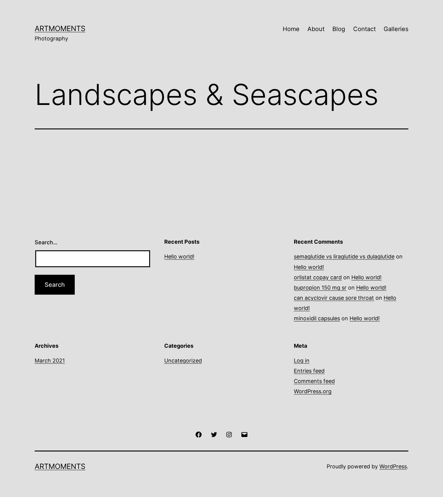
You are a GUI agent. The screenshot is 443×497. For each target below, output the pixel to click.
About (316, 29)
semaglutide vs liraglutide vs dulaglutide (344, 256)
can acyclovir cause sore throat (334, 298)
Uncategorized (183, 360)
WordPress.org (312, 391)
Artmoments (60, 28)
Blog (338, 29)
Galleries (396, 29)
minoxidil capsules (317, 318)
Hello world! (179, 256)
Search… (46, 242)
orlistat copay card (318, 277)
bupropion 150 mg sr (320, 287)
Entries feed (309, 371)
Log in (301, 360)
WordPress (393, 466)
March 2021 (50, 360)
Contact (364, 29)
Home (291, 29)
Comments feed (314, 381)
